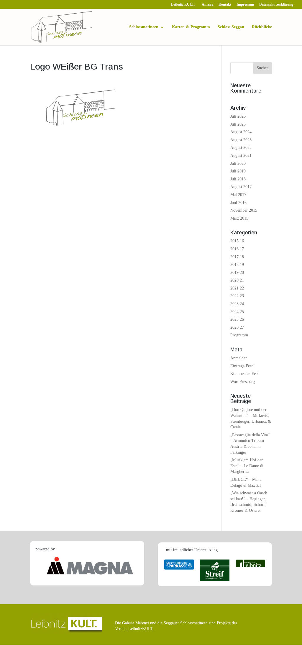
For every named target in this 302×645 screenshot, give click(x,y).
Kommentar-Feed (245, 373)
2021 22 (237, 288)
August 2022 (241, 147)
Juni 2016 (238, 202)
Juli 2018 (238, 179)
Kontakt (225, 4)
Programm (239, 335)
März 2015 (239, 218)
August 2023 (241, 140)
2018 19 (237, 264)
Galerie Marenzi (135, 623)
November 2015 (243, 210)
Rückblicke (262, 27)
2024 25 (237, 312)
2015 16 (237, 241)
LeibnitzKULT (140, 628)
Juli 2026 (238, 116)
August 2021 (241, 155)
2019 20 (237, 272)
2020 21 (237, 280)
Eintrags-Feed (242, 366)
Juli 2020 (238, 163)
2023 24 (237, 304)
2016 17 (237, 249)
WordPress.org (242, 381)
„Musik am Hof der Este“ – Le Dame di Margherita (246, 466)
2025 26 (237, 319)
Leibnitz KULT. (183, 4)
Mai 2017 (238, 194)
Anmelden (238, 358)
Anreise (207, 4)
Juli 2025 (238, 124)
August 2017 (241, 187)
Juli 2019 (238, 171)
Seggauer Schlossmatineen (186, 623)
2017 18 (237, 257)
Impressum (245, 4)
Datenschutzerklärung (276, 4)
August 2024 (241, 132)
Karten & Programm (191, 27)
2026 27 (237, 327)
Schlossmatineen (143, 27)
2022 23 (237, 296)
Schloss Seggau (231, 27)
